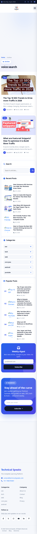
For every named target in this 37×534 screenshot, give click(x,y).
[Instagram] (31, 2)
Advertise (16, 531)
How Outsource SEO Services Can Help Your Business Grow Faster (22, 186)
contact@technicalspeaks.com (13, 478)
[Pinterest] (29, 518)
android (18, 267)
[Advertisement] (18, 36)
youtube (18, 272)
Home (3, 57)
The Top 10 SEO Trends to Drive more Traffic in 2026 (17, 99)
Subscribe (18, 367)
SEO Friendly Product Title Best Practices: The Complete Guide (22, 217)
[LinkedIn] (24, 518)
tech (18, 252)
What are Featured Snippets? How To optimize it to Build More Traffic (17, 141)
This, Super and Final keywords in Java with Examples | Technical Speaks (24, 333)
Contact (22, 494)
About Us (23, 491)
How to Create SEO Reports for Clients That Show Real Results (22, 197)
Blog (21, 498)
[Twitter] (28, 2)
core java (18, 262)
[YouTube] (35, 2)
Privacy (22, 501)
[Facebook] (25, 2)
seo (18, 246)
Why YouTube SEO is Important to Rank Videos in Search (23, 313)
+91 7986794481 (9, 481)
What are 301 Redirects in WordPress (25, 323)
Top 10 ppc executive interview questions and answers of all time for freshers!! (24, 290)
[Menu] (35, 8)
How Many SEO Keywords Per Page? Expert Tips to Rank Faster (21, 207)
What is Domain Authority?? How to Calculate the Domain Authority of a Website (24, 302)
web (18, 257)
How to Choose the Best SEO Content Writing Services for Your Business (22, 228)
